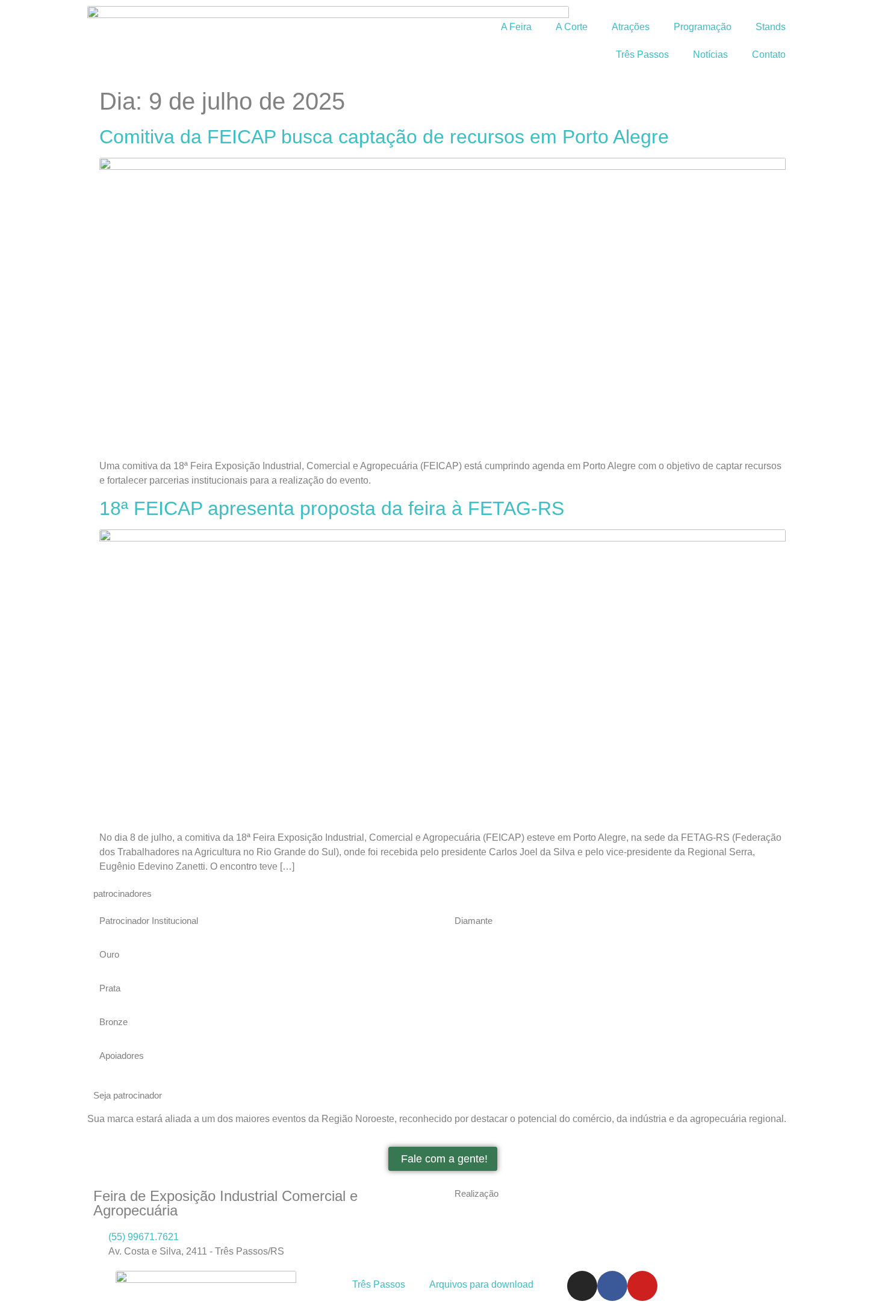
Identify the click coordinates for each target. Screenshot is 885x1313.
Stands (771, 27)
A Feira (516, 27)
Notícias (710, 54)
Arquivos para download (481, 1284)
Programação (702, 27)
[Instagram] (582, 1286)
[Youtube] (642, 1286)
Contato (769, 54)
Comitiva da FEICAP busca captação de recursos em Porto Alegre (384, 137)
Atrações (631, 27)
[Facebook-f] (612, 1286)
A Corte (572, 27)
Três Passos (642, 54)
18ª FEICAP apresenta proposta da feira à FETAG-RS (331, 508)
